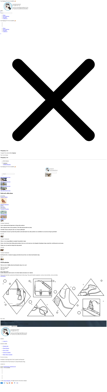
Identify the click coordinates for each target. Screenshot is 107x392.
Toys (1, 206)
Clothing (2, 197)
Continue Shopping (7, 164)
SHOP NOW (3, 219)
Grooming (2, 209)
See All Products (3, 214)
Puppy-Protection (7, 380)
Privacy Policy (6, 350)
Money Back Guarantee (7, 354)
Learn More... (3, 276)
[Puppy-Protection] (15, 10)
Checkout (5, 163)
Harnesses (2, 204)
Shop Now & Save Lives (5, 177)
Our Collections (6, 16)
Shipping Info (5, 346)
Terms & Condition (7, 352)
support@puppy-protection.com (9, 366)
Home (4, 15)
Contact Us (5, 18)
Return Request (6, 348)
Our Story (5, 17)
